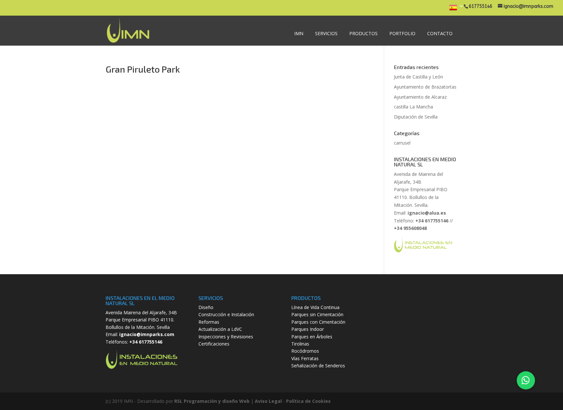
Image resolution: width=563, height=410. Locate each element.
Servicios (326, 33)
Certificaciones (213, 344)
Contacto (440, 33)
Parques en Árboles (311, 336)
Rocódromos (305, 351)
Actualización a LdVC (220, 329)
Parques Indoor (307, 329)
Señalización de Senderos (318, 365)
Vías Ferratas (305, 358)
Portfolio (402, 33)
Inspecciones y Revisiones (225, 336)
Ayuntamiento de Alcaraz (420, 97)
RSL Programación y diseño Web (212, 401)
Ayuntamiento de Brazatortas (425, 87)
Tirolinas (300, 344)
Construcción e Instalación (226, 314)
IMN (298, 33)
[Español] (456, 10)
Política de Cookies (308, 401)
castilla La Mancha (413, 107)
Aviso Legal (268, 401)
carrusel (402, 143)
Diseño (205, 307)
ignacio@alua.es (427, 213)
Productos (363, 33)
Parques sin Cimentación (317, 314)
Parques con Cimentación (318, 322)
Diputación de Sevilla (416, 117)
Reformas (208, 322)
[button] (526, 380)
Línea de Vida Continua (315, 307)
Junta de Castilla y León (418, 77)
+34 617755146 (145, 342)
